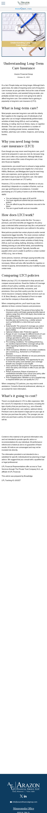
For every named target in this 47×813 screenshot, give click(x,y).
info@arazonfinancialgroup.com (24, 802)
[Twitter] (21, 796)
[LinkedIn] (25, 796)
